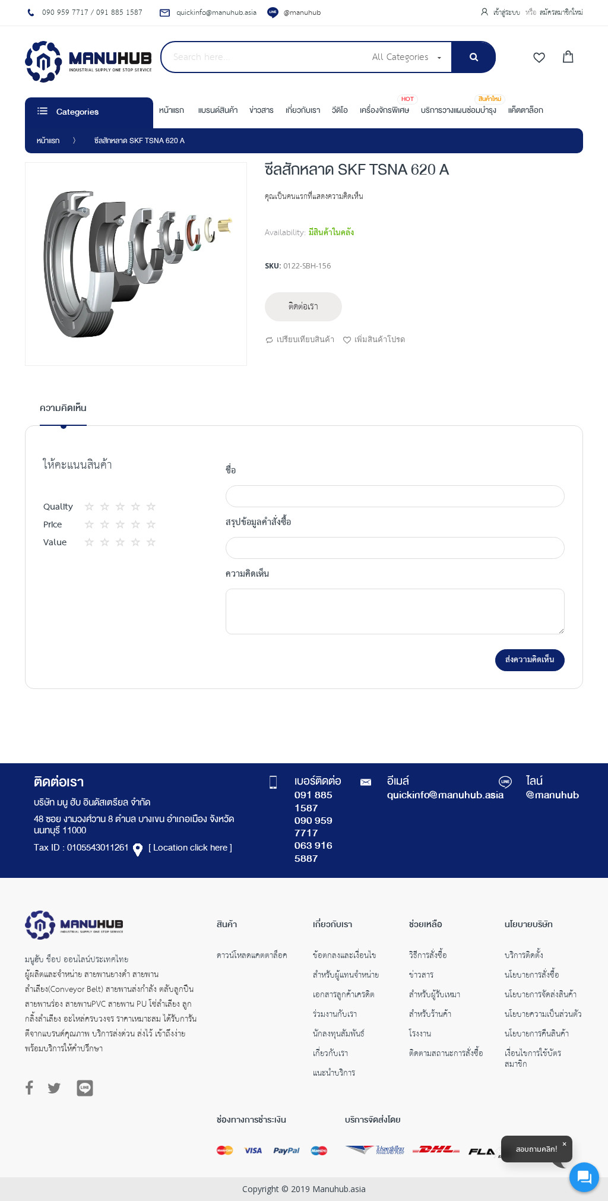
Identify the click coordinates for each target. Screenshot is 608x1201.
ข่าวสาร (421, 976)
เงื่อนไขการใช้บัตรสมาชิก (533, 1060)
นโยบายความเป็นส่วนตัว (543, 1015)
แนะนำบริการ (334, 1074)
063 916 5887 (313, 852)
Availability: (285, 233)
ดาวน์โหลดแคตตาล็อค (252, 956)
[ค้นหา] (473, 57)
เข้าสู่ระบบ (507, 13)
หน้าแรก (48, 141)
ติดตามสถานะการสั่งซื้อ (446, 1054)
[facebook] (32, 1089)
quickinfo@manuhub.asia (445, 796)
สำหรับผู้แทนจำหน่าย (346, 976)
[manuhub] (88, 62)
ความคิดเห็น (63, 409)
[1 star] (92, 507)
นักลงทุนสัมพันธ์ (339, 1035)
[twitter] (54, 1089)
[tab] (63, 413)
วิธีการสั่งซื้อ (428, 956)
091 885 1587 (313, 802)
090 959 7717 (313, 828)
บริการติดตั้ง (524, 956)
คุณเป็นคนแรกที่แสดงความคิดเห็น (314, 197)
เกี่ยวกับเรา (330, 1054)
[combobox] (263, 57)
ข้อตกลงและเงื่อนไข (344, 956)
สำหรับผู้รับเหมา (434, 996)
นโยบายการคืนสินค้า (537, 1035)
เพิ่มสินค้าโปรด (379, 339)
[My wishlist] (539, 58)
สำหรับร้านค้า (430, 1015)
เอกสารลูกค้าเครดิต (344, 996)
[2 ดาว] (100, 507)
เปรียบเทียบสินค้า (305, 339)
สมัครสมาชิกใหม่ (561, 13)
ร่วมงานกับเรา (335, 1015)
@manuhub (302, 13)
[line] (84, 1088)
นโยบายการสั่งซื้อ (532, 976)
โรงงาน (420, 1035)
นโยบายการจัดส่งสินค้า (541, 996)
